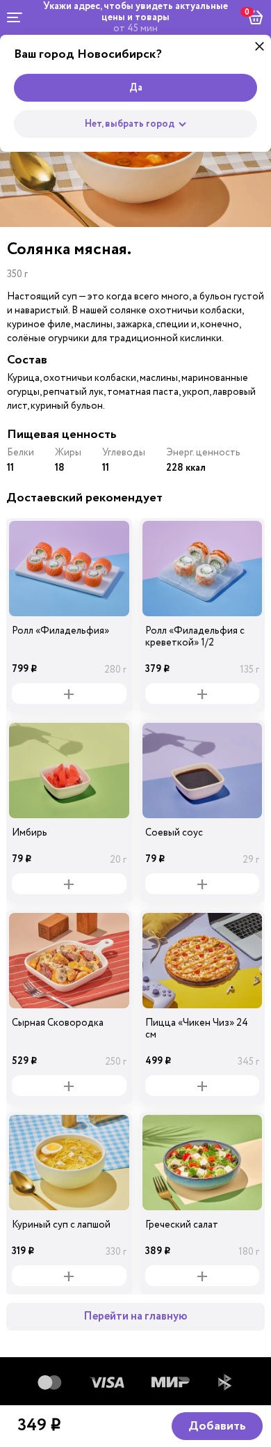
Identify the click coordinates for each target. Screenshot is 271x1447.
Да (135, 88)
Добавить (217, 1426)
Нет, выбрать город (129, 124)
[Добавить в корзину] (69, 693)
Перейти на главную (135, 1316)
